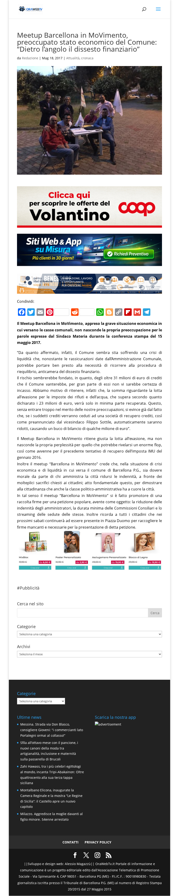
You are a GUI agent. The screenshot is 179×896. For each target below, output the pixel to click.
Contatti (70, 842)
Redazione (30, 58)
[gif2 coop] (89, 224)
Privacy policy (98, 842)
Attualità (72, 58)
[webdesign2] (89, 265)
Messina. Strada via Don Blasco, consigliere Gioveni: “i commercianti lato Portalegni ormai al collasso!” (51, 730)
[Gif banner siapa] (89, 290)
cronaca (87, 58)
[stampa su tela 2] (89, 567)
